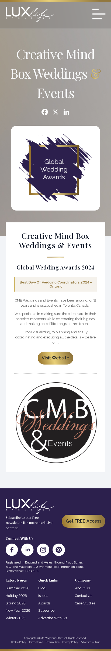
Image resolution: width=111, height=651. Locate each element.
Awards (44, 603)
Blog (42, 588)
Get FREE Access (83, 521)
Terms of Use (53, 641)
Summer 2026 (17, 588)
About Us (82, 588)
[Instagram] (43, 550)
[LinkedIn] (27, 550)
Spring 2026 (16, 603)
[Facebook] (44, 113)
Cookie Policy (18, 641)
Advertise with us (90, 641)
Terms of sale (36, 641)
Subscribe (46, 610)
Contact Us (83, 596)
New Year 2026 (18, 610)
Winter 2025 (15, 618)
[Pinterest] (59, 550)
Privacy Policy (70, 641)
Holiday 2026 (16, 596)
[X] (55, 113)
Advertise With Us (52, 618)
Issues (43, 596)
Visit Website (55, 357)
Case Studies (85, 603)
